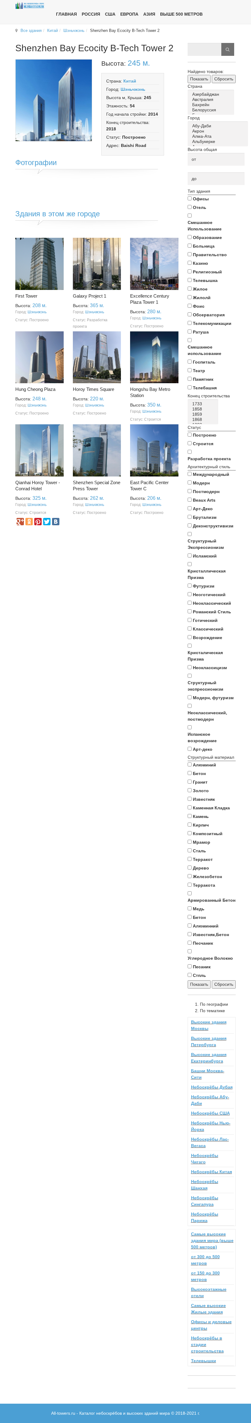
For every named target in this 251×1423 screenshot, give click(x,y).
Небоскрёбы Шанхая (204, 1184)
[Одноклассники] (29, 521)
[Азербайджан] (212, 94)
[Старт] (227, 49)
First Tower (26, 296)
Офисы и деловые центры (211, 1325)
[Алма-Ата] (219, 136)
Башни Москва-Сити (207, 1074)
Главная (66, 14)
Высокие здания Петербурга (209, 1041)
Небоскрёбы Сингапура (204, 1201)
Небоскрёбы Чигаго (204, 1158)
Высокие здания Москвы (209, 1025)
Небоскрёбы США (210, 1113)
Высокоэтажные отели (209, 1292)
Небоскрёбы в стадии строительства (207, 1344)
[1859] (204, 414)
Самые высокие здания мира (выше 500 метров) (212, 1240)
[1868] (204, 419)
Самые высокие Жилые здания (208, 1308)
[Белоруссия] (212, 110)
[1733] (204, 404)
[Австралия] (212, 99)
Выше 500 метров (181, 14)
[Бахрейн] (212, 104)
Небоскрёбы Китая (211, 1171)
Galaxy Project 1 (89, 296)
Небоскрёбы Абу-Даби (210, 1100)
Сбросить (223, 78)
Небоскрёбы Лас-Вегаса (210, 1142)
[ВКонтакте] (55, 521)
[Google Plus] (20, 521)
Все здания (31, 30)
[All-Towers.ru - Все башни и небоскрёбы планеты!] (29, 5)
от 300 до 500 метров (205, 1260)
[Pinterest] (38, 521)
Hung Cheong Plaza (35, 389)
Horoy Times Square (93, 389)
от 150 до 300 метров (205, 1276)
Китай (52, 30)
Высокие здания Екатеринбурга (209, 1057)
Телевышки (203, 1360)
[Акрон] (219, 131)
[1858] (204, 409)
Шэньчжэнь (73, 30)
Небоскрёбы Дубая (212, 1087)
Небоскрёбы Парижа (204, 1217)
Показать (199, 78)
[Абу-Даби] (219, 126)
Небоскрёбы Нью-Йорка (210, 1126)
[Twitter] (47, 521)
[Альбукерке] (219, 141)
